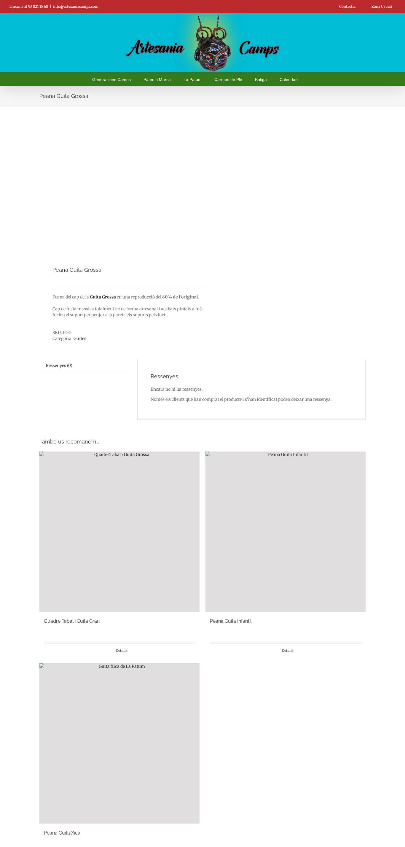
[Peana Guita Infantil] (285, 532)
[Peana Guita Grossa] (117, 187)
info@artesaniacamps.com (75, 6)
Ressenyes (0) (59, 365)
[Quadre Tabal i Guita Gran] (119, 532)
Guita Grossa (103, 297)
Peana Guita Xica (62, 833)
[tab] (59, 365)
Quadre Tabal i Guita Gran (72, 621)
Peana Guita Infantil (230, 621)
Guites (80, 338)
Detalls (121, 650)
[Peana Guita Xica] (119, 743)
